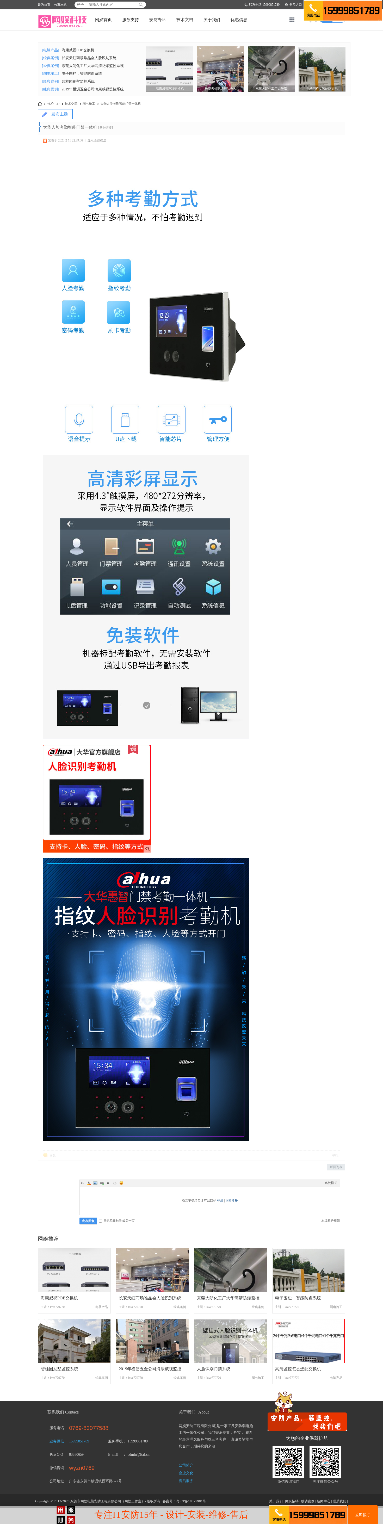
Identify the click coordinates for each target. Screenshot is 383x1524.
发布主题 (59, 114)
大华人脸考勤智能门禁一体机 (120, 104)
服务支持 (130, 19)
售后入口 (295, 5)
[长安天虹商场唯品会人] (220, 69)
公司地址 (57, 1481)
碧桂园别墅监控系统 (78, 81)
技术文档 (184, 19)
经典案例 (180, 1307)
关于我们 (211, 19)
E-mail (113, 1455)
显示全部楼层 (97, 140)
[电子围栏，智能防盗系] (322, 69)
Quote (108, 1183)
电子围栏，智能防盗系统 (82, 74)
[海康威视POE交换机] (169, 69)
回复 (53, 1155)
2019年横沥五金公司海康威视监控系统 (93, 89)
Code (115, 1183)
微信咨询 (57, 1468)
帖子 (80, 5)
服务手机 (115, 1441)
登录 (220, 1200)
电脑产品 (101, 1307)
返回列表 (336, 1167)
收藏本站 (60, 5)
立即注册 (231, 1200)
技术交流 (71, 104)
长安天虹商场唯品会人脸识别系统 (89, 58)
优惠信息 (239, 19)
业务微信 (57, 1441)
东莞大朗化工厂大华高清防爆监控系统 (93, 66)
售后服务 (186, 1481)
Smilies (121, 1183)
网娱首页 (103, 19)
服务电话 (57, 1428)
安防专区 (157, 19)
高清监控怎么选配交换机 (298, 1369)
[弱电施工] (50, 74)
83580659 (76, 1455)
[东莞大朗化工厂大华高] (271, 69)
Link (101, 1183)
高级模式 (331, 1183)
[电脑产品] (50, 50)
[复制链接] (105, 127)
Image (95, 1183)
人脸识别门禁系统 (213, 1369)
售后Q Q (56, 1455)
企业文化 (186, 1473)
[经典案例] (50, 58)
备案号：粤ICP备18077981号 (184, 1501)
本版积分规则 (330, 1221)
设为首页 (44, 5)
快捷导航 (292, 19)
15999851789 (79, 1441)
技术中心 (53, 104)
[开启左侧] (40, 127)
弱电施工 (89, 104)
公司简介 (186, 1465)
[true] (141, 5)
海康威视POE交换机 (78, 50)
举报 (335, 1155)
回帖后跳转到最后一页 (119, 1221)
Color (88, 1183)
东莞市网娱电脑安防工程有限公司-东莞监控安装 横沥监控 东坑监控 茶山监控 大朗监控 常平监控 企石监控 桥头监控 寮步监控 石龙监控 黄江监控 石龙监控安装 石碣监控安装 (40, 104)
